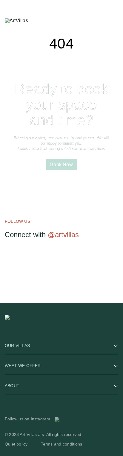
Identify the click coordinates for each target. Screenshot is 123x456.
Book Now (61, 164)
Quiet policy (16, 444)
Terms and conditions (61, 444)
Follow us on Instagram (28, 418)
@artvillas (63, 235)
